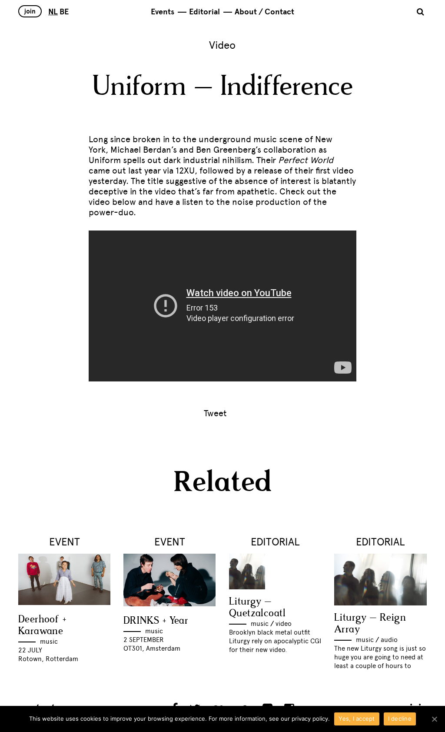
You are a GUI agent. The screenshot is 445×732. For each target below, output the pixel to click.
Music (49, 641)
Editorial (204, 12)
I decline (400, 718)
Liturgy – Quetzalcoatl (257, 607)
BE (64, 12)
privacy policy (310, 718)
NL (53, 12)
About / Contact (264, 12)
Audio (389, 640)
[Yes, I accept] (434, 719)
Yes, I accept (357, 718)
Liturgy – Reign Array (370, 623)
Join (30, 11)
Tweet (215, 413)
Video (222, 45)
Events (162, 12)
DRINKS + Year (155, 621)
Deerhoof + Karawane (42, 625)
